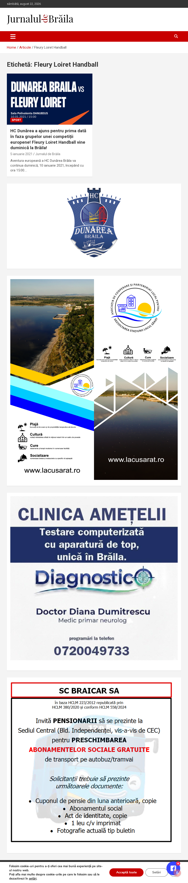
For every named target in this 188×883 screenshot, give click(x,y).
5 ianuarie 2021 (21, 154)
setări (32, 879)
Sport (16, 120)
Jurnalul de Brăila (47, 154)
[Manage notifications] (177, 873)
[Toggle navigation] (13, 36)
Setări (156, 872)
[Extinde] (171, 502)
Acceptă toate (126, 872)
